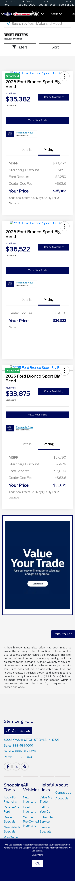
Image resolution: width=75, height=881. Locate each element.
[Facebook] (8, 767)
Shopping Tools (13, 787)
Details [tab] (26, 150)
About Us (61, 798)
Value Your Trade (37, 120)
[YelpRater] (25, 767)
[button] (65, 226)
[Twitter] (16, 767)
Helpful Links (47, 787)
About (61, 785)
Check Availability (54, 97)
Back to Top (63, 634)
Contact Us (20, 731)
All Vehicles (31, 787)
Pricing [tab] (49, 150)
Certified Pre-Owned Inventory (31, 821)
